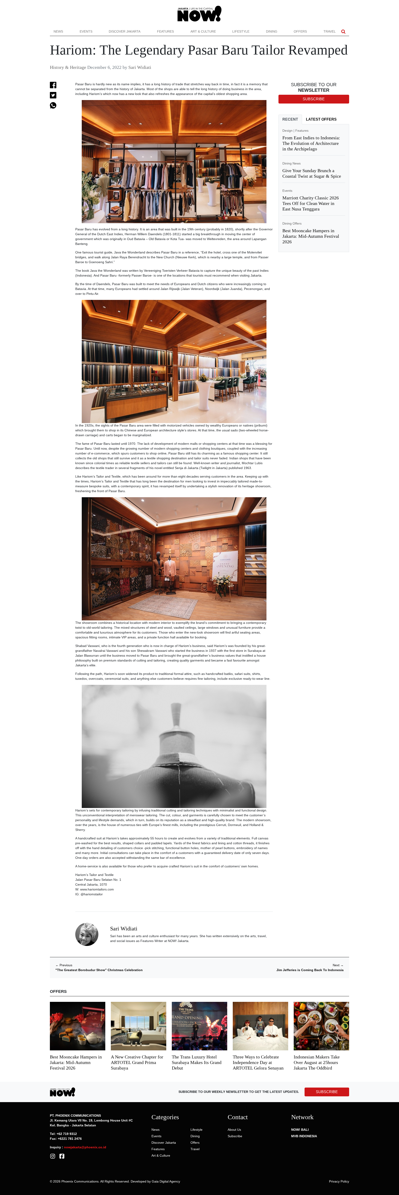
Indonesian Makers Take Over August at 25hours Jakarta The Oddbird (317, 1062)
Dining (271, 31)
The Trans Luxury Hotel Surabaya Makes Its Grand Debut (196, 1062)
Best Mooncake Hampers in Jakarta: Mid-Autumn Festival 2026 (310, 236)
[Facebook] (62, 1156)
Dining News (291, 163)
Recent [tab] (290, 119)
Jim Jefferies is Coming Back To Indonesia (310, 970)
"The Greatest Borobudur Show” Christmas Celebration (99, 970)
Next (338, 965)
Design (287, 130)
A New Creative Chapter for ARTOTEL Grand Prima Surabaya (137, 1062)
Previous (63, 965)
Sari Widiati (139, 67)
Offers (300, 31)
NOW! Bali (300, 1129)
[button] (343, 31)
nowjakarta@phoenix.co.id (85, 1147)
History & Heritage (68, 67)
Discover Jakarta (124, 31)
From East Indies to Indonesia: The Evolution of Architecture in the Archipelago (311, 143)
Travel (329, 31)
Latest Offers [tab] (321, 119)
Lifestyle (240, 31)
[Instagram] (52, 1156)
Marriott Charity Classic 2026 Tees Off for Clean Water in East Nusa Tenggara (310, 203)
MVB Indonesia (304, 1136)
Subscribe (235, 1136)
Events (86, 31)
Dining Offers (292, 223)
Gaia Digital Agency (166, 1181)
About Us (234, 1129)
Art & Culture (203, 31)
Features (165, 31)
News (58, 31)
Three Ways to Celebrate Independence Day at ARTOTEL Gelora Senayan (258, 1062)
